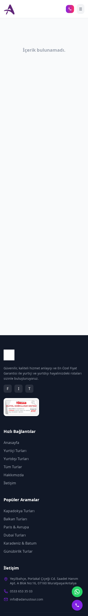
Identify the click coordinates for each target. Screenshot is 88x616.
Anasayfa (11, 442)
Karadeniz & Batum (20, 543)
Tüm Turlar (13, 466)
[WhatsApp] (77, 591)
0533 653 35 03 (21, 591)
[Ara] (70, 9)
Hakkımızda (14, 474)
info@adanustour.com (26, 599)
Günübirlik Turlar (18, 551)
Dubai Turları (15, 535)
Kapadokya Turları (19, 510)
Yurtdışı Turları (16, 458)
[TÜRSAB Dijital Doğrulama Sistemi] (21, 407)
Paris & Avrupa (16, 527)
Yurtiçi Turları (15, 450)
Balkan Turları (15, 518)
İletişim (10, 483)
